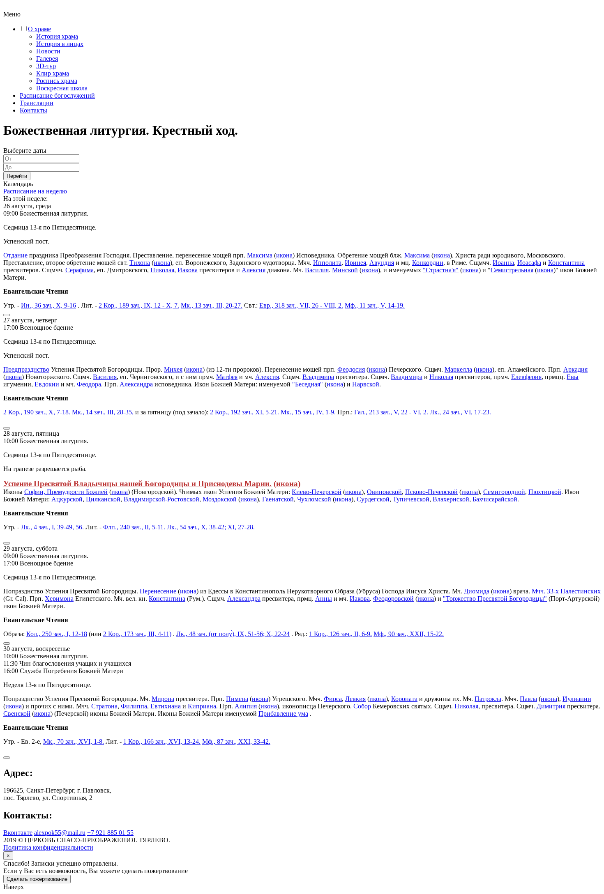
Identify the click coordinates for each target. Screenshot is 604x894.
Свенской (16, 713)
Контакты (33, 110)
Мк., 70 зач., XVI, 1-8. (73, 741)
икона (284, 255)
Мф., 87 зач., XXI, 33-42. (236, 741)
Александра (136, 384)
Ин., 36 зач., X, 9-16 (48, 305)
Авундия (381, 262)
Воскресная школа (62, 88)
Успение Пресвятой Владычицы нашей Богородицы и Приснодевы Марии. (137, 483)
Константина (566, 262)
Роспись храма (56, 80)
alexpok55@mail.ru (59, 832)
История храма (57, 36)
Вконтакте (17, 832)
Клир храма (52, 73)
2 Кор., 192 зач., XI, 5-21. (244, 412)
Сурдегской (373, 499)
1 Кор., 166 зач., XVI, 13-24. (162, 741)
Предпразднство (26, 369)
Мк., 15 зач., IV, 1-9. (308, 412)
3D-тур (46, 65)
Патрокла (488, 698)
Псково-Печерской (431, 491)
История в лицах (59, 43)
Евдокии (47, 384)
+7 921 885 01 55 (110, 832)
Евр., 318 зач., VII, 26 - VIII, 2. (301, 305)
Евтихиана (165, 706)
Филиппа (134, 706)
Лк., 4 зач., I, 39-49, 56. (52, 527)
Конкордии (427, 262)
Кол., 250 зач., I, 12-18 (56, 633)
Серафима (79, 270)
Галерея (47, 58)
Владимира (318, 376)
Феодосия (351, 369)
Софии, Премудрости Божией (66, 491)
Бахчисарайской (495, 499)
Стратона (104, 706)
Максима (259, 255)
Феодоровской (393, 598)
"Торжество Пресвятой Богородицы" (495, 598)
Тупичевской (411, 499)
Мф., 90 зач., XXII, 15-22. (408, 633)
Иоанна (503, 262)
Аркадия (575, 369)
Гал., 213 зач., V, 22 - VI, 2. (391, 412)
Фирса (333, 698)
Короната (404, 698)
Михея (173, 369)
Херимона (59, 598)
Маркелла (458, 369)
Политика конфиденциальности (48, 847)
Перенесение (158, 591)
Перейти (17, 176)
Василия (317, 270)
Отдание (15, 255)
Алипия (246, 706)
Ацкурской (67, 499)
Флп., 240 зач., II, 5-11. (134, 527)
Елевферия (526, 376)
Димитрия (551, 706)
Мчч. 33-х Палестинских (566, 591)
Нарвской (365, 384)
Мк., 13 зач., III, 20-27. (211, 305)
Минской (345, 270)
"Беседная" (307, 384)
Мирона (163, 698)
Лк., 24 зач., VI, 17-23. (460, 412)
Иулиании (577, 698)
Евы (573, 376)
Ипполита (327, 262)
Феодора (89, 384)
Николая (162, 270)
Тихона (139, 262)
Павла (528, 698)
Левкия (355, 698)
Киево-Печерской (316, 491)
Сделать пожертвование (37, 879)
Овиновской (384, 491)
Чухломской (314, 499)
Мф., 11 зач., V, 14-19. (375, 305)
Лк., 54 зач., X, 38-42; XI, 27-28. (211, 527)
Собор (362, 706)
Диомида (476, 591)
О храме (39, 28)
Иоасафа (529, 262)
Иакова (188, 270)
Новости (48, 51)
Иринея (355, 262)
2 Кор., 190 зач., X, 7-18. (36, 412)
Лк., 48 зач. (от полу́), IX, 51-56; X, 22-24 (233, 633)
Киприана (202, 706)
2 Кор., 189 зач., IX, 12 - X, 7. (139, 305)
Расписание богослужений (57, 95)
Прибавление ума (283, 713)
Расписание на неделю (35, 191)
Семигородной (504, 491)
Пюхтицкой (544, 491)
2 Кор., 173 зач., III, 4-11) (137, 633)
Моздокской (220, 499)
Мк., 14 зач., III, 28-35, (103, 412)
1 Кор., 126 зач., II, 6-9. (340, 633)
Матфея (226, 376)
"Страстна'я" (441, 270)
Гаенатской (278, 499)
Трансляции (36, 102)
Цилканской (103, 499)
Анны (323, 598)
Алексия (253, 270)
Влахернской (451, 499)
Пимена (237, 698)
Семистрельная (512, 270)
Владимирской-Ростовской (161, 499)
